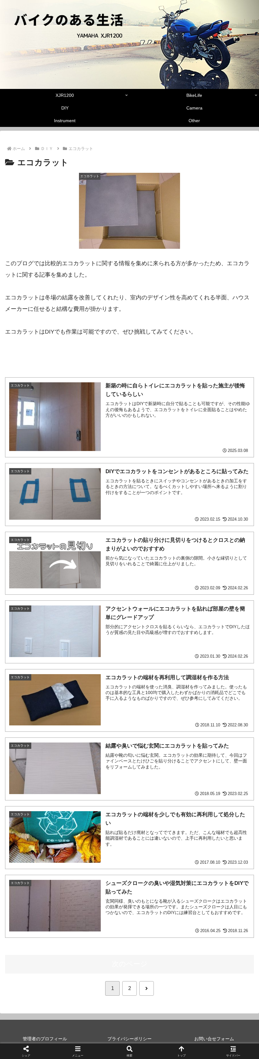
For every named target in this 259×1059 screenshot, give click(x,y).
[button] (239, 891)
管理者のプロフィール (45, 1038)
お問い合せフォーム (214, 1038)
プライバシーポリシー (129, 1038)
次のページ (130, 964)
